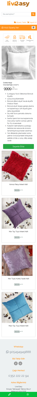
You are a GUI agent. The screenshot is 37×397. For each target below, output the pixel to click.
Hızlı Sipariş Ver (11, 27)
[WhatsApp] (27, 394)
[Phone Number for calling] (9, 394)
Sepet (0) (32, 22)
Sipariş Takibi (21, 22)
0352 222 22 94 (18, 375)
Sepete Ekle (18, 146)
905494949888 (20, 352)
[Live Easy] (18, 4)
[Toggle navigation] (33, 27)
